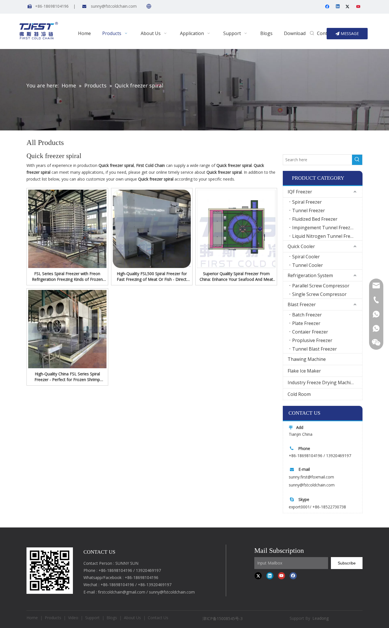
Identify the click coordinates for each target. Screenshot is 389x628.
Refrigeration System (310, 275)
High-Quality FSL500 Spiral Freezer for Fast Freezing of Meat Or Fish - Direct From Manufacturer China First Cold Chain (152, 276)
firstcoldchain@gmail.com (121, 592)
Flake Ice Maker (304, 371)
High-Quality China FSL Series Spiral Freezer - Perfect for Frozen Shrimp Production (67, 376)
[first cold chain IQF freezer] (49, 570)
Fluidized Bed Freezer (314, 219)
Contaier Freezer (310, 332)
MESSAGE (349, 33)
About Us (132, 617)
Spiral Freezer (307, 202)
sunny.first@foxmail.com (311, 477)
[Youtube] (358, 7)
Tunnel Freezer (308, 210)
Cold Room (299, 394)
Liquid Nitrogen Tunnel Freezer (326, 236)
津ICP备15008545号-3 (223, 618)
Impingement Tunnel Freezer (323, 227)
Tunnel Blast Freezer (314, 349)
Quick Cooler (301, 246)
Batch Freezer (307, 315)
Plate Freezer (306, 323)
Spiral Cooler (306, 256)
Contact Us (158, 617)
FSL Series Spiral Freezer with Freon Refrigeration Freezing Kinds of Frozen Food (67, 276)
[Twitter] (348, 7)
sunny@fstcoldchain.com (114, 6)
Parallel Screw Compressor (320, 286)
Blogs (112, 617)
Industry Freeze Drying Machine (322, 382)
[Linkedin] (338, 7)
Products (53, 617)
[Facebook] (327, 7)
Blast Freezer (302, 304)
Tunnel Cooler (307, 265)
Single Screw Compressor (319, 294)
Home (32, 617)
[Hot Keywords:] (312, 33)
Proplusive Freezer (312, 340)
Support (92, 617)
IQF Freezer (300, 192)
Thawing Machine (307, 359)
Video (73, 617)
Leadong (320, 618)
